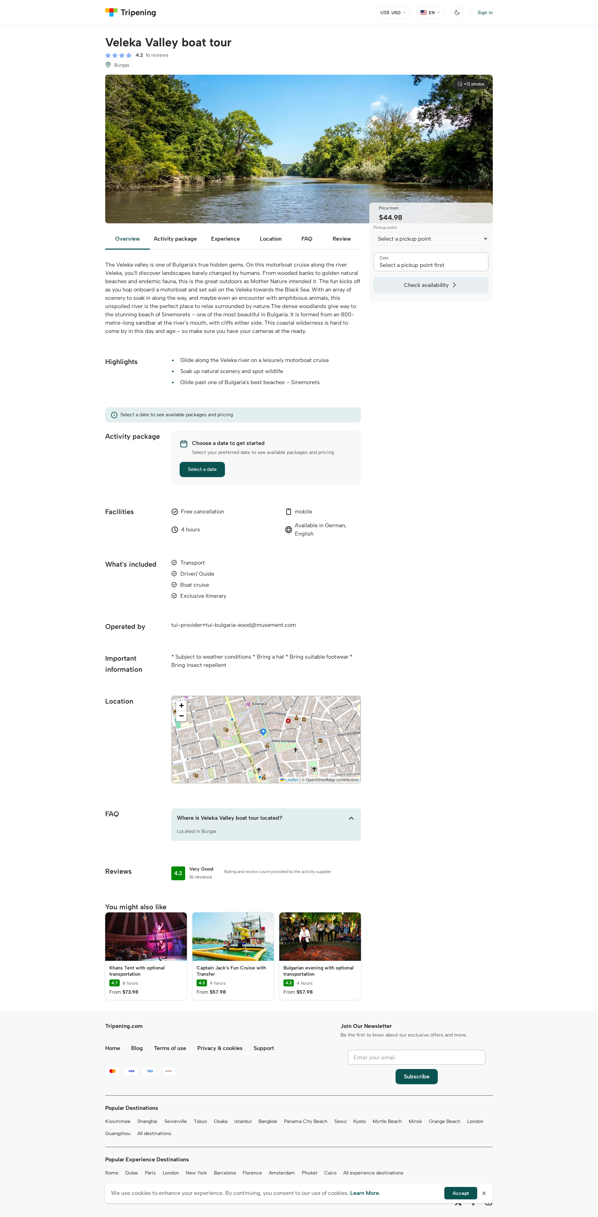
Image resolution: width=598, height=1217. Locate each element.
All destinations (154, 1133)
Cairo (330, 1173)
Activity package (175, 238)
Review (342, 238)
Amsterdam (282, 1173)
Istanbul (243, 1121)
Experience (225, 238)
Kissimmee (117, 1121)
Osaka (220, 1121)
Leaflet (291, 779)
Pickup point (385, 227)
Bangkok (268, 1121)
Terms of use (170, 1048)
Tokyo (200, 1121)
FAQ (306, 238)
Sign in (485, 13)
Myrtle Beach (387, 1121)
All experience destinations (373, 1173)
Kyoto (359, 1121)
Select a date (202, 469)
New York (196, 1173)
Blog (137, 1048)
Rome (111, 1173)
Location (271, 238)
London (475, 1121)
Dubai (131, 1173)
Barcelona (225, 1173)
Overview (127, 238)
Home (112, 1048)
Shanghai (147, 1121)
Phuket (309, 1173)
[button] (263, 732)
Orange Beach (444, 1121)
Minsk (415, 1121)
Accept (461, 1193)
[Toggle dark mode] (457, 12)
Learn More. (365, 1193)
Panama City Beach (305, 1121)
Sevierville (175, 1121)
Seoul (340, 1121)
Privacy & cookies (220, 1048)
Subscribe (416, 1076)
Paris (150, 1173)
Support (264, 1048)
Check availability (426, 285)
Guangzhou (117, 1133)
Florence (252, 1173)
